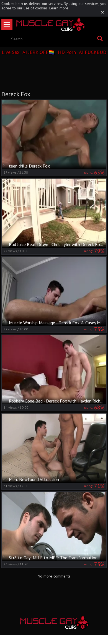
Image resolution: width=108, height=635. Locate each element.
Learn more (58, 8)
